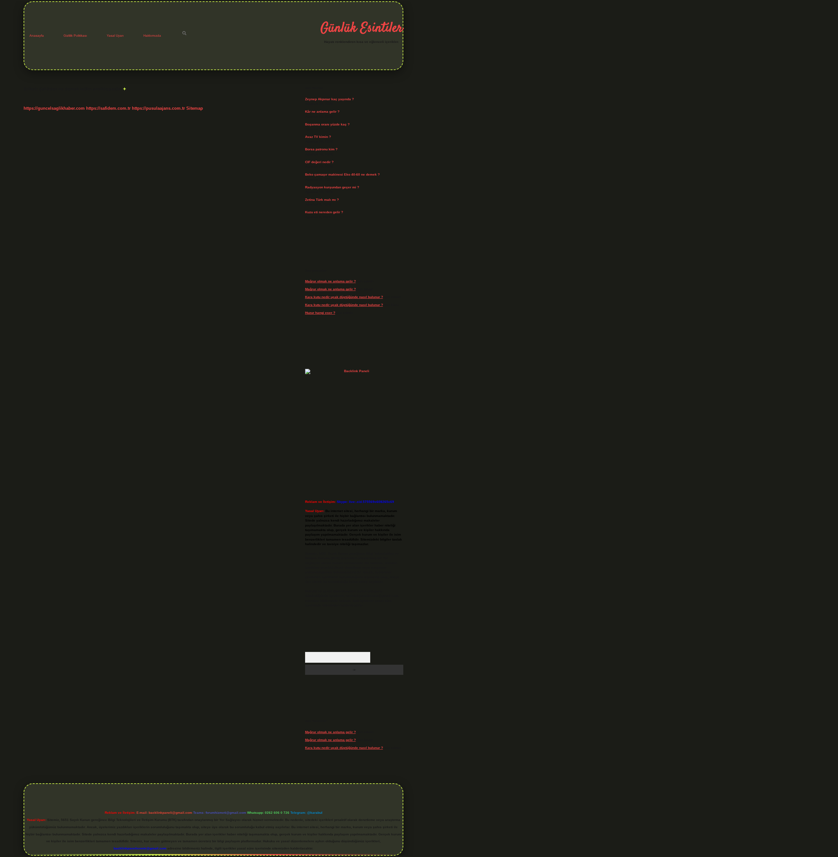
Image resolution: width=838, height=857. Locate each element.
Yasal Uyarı (115, 35)
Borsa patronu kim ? (321, 149)
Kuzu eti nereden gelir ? (324, 212)
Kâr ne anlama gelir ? (322, 111)
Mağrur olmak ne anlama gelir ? (330, 281)
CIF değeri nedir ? (319, 162)
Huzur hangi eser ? (320, 312)
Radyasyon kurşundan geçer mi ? (332, 187)
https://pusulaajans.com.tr (158, 108)
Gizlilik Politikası (75, 35)
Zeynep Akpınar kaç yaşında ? (329, 99)
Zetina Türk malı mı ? (322, 199)
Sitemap (194, 108)
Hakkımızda (152, 35)
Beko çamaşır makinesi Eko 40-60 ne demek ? (342, 174)
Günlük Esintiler (361, 28)
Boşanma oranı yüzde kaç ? (327, 124)
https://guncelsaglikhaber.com (54, 108)
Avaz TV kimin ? (318, 137)
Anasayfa (36, 35)
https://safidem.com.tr (108, 108)
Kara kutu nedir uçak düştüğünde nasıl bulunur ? (344, 297)
